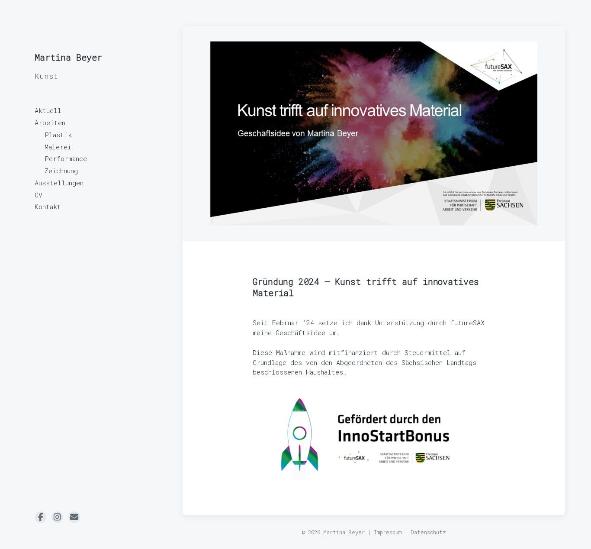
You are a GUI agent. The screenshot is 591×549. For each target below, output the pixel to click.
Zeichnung (61, 170)
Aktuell (48, 110)
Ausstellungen (59, 182)
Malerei (58, 146)
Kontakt (48, 206)
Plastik (58, 134)
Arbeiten (50, 122)
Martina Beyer (68, 57)
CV (38, 195)
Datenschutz (428, 532)
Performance (66, 158)
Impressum (387, 532)
